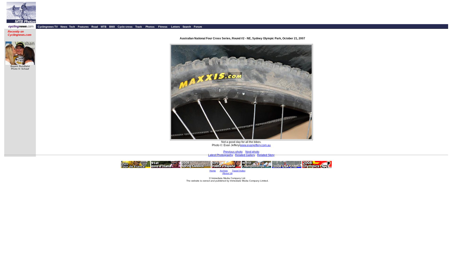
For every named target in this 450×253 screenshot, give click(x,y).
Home (213, 170)
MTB (103, 26)
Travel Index (238, 170)
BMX (112, 26)
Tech (72, 26)
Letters (175, 26)
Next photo (252, 151)
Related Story (265, 155)
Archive (224, 170)
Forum (198, 26)
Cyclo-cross (125, 26)
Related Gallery (245, 155)
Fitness (162, 26)
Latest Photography (220, 155)
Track (138, 26)
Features (83, 26)
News (63, 26)
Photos (150, 26)
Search (187, 26)
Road (94, 26)
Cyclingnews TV (48, 26)
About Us (227, 173)
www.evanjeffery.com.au (255, 145)
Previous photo (233, 151)
